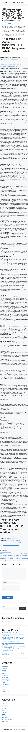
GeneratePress (21, 729)
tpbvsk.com (9, 2)
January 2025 (5, 677)
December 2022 (5, 691)
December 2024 (5, 679)
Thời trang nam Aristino (7, 26)
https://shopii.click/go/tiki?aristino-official (11, 66)
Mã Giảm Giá (5, 706)
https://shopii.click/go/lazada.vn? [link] (11, 59)
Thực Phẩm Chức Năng (7, 719)
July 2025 (4, 670)
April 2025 (4, 673)
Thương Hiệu (4, 550)
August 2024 (4, 686)
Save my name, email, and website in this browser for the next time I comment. (14, 593)
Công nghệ (4, 703)
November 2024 (5, 680)
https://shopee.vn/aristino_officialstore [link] (12, 61)
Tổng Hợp (4, 723)
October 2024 (5, 682)
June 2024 (4, 689)
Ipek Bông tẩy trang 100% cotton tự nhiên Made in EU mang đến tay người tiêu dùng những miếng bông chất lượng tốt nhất (13, 643)
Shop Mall (4, 712)
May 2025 (4, 671)
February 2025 (5, 675)
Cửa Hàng (4, 705)
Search (3, 606)
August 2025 (4, 668)
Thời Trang (4, 717)
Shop (3, 710)
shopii (3, 714)
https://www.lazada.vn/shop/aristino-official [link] (12, 64)
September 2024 (5, 684)
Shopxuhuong (5, 715)
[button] (17, 2)
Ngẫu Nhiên (4, 708)
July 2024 (4, 687)
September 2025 (5, 666)
